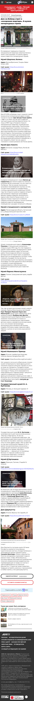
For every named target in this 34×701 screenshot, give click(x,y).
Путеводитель (19, 644)
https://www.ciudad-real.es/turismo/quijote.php (12, 153)
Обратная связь (6, 644)
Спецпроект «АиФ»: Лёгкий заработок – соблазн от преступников (17, 9)
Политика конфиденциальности (11, 692)
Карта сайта (5, 646)
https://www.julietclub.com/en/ (20, 516)
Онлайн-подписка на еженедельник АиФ (16, 639)
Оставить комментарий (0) (17, 582)
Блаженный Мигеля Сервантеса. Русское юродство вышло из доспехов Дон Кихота (16, 170)
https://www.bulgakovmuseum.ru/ (21, 392)
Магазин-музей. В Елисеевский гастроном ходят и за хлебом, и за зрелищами (19, 614)
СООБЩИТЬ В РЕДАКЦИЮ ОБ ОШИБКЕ (13, 649)
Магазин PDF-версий (18, 642)
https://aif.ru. (23, 689)
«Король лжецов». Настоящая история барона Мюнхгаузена (15, 300)
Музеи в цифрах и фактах (14, 618)
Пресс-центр (5, 642)
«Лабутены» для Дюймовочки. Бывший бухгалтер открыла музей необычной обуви (19, 609)
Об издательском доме (17, 637)
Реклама (4, 637)
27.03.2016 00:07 (5, 15)
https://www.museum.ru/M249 (20, 215)
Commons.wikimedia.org (23, 48)
